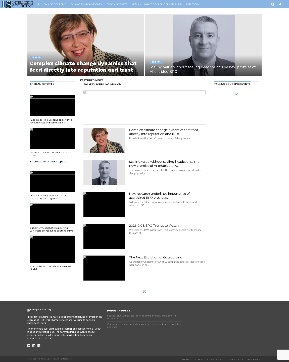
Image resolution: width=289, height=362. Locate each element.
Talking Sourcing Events (86, 4)
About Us (187, 359)
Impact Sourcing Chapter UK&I (163, 4)
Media (135, 4)
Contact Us (202, 359)
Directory (192, 4)
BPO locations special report (48, 161)
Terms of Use (237, 359)
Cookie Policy (254, 359)
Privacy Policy (218, 359)
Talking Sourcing (55, 4)
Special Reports (117, 4)
